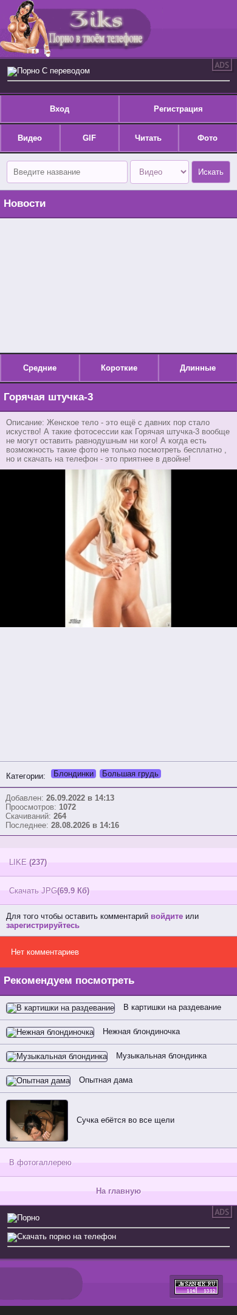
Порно (28, 1217)
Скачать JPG (49, 890)
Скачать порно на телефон (66, 1236)
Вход (59, 108)
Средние (40, 367)
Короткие (119, 367)
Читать (148, 138)
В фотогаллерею (40, 1162)
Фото (207, 138)
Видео (30, 138)
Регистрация (178, 108)
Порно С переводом (53, 70)
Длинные (198, 367)
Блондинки (73, 773)
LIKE (28, 862)
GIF (89, 138)
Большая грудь (130, 773)
